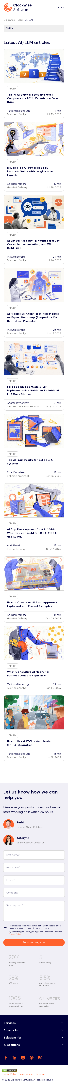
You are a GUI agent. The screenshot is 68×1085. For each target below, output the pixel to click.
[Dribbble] (32, 1057)
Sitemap (40, 1074)
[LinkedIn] (14, 1057)
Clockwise (9, 20)
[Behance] (40, 1057)
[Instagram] (23, 1057)
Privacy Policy (9, 1074)
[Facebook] (6, 1057)
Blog (20, 20)
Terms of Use (26, 1074)
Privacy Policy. (15, 934)
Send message (32, 942)
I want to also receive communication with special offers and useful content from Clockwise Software (35, 927)
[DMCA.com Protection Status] (32, 1070)
